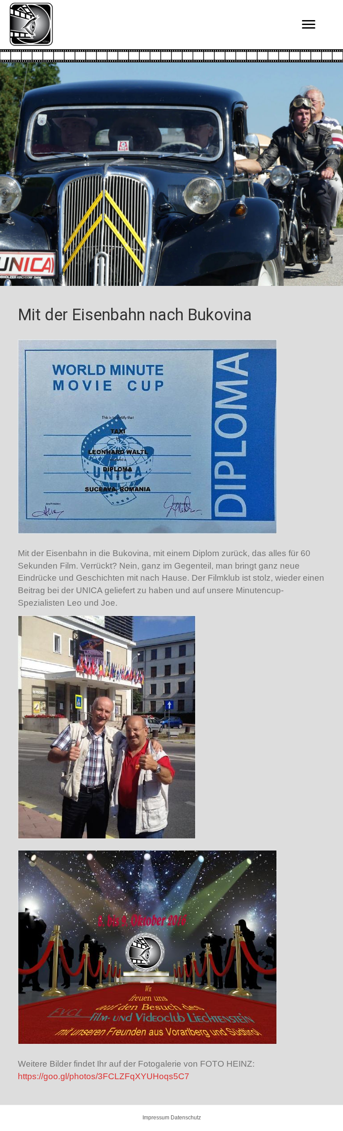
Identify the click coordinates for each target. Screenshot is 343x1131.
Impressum (155, 1117)
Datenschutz (186, 1117)
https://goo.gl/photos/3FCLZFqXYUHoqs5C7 (103, 1076)
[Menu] (308, 24)
